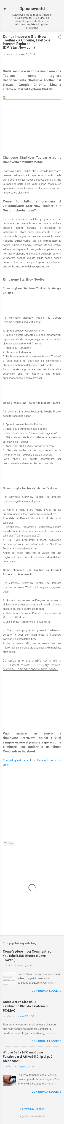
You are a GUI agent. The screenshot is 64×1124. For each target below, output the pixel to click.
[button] (59, 37)
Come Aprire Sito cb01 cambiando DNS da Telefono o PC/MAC (25, 1006)
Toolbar (8, 843)
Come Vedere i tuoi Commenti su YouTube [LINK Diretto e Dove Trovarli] (27, 956)
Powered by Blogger (32, 1109)
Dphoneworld (32, 8)
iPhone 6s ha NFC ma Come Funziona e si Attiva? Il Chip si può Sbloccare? (27, 1056)
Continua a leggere (46, 990)
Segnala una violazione (32, 1116)
